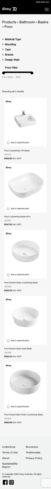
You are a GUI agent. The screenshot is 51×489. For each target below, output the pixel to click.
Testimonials (33, 452)
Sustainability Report (10, 465)
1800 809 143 (42, 2)
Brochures (32, 446)
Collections (8, 446)
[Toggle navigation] (46, 9)
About (5, 458)
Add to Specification (20, 142)
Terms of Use (10, 452)
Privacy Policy (34, 458)
